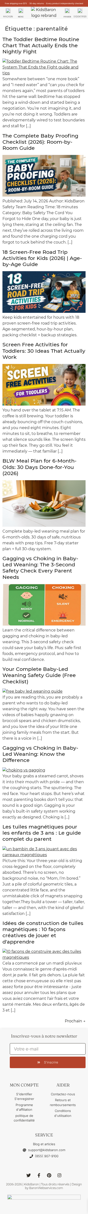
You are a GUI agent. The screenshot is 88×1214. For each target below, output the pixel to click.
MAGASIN (8, 16)
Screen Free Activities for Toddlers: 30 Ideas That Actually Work (43, 350)
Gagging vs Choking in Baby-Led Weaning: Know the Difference (40, 754)
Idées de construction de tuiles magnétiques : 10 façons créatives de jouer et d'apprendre (42, 932)
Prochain (75, 1021)
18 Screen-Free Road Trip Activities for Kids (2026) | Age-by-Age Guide (42, 258)
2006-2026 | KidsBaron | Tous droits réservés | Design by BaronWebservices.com (44, 1186)
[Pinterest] (49, 1175)
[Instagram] (59, 1175)
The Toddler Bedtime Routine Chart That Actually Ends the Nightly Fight (40, 45)
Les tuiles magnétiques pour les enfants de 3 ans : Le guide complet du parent (41, 833)
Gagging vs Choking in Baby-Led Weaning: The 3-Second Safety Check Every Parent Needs (40, 567)
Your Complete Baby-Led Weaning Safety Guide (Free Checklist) (39, 675)
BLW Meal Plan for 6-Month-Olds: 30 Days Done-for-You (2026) (39, 467)
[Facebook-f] (39, 1175)
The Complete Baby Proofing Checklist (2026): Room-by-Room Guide (40, 142)
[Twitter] (28, 1175)
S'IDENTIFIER (80, 16)
